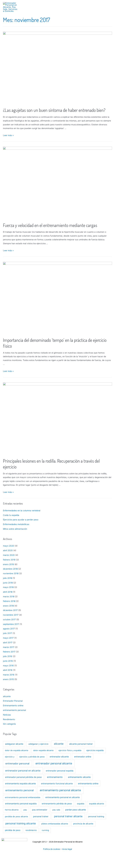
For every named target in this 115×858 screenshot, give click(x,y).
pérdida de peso (12, 830)
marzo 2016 (8, 674)
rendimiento (31, 830)
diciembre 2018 (10, 569)
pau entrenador (39, 809)
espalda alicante (96, 803)
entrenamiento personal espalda (21, 803)
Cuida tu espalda (11, 515)
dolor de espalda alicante (16, 750)
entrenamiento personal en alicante (62, 797)
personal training (96, 816)
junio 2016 (8, 661)
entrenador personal (17, 763)
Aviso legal (67, 849)
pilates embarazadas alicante (54, 823)
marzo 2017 (8, 647)
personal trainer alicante (68, 816)
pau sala (56, 810)
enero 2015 (8, 679)
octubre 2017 (9, 619)
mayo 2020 (8, 546)
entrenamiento (55, 777)
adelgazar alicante (14, 744)
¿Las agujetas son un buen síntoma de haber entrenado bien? (54, 110)
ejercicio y (9, 756)
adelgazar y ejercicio (38, 744)
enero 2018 (8, 606)
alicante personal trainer (81, 744)
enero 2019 (8, 564)
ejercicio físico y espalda (70, 750)
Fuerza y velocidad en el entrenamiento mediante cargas (50, 225)
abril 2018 (7, 592)
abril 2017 (7, 642)
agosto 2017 (9, 628)
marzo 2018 (8, 596)
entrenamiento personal (14, 710)
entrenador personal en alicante (22, 770)
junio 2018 (8, 583)
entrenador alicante (59, 756)
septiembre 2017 (11, 624)
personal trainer (40, 816)
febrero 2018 (9, 601)
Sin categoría (9, 724)
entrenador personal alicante (53, 763)
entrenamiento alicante (79, 777)
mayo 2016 (8, 665)
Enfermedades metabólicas (16, 524)
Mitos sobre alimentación (15, 529)
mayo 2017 (8, 638)
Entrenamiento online (13, 705)
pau (25, 810)
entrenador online (82, 756)
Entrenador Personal (13, 701)
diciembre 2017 (10, 610)
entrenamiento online (88, 783)
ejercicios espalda (95, 750)
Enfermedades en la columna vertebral (21, 510)
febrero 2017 (9, 651)
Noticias (7, 715)
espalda (80, 803)
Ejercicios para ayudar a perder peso (20, 519)
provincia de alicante (83, 823)
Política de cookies (51, 849)
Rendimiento (9, 719)
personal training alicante (20, 823)
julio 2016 (7, 656)
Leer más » (8, 135)
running (45, 830)
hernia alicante (12, 810)
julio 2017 (7, 633)
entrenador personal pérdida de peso (23, 777)
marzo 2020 (9, 555)
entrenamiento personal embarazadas (22, 797)
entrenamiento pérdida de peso (57, 803)
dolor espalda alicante (43, 750)
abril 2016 (7, 670)
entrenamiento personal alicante (60, 790)
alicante (7, 696)
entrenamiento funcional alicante (57, 783)
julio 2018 (7, 578)
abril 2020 (8, 550)
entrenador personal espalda (59, 770)
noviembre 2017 (10, 615)
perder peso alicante (75, 809)
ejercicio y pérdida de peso (32, 756)
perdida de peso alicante (16, 816)
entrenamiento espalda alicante (20, 783)
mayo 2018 (8, 587)
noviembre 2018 (10, 573)
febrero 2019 (9, 559)
